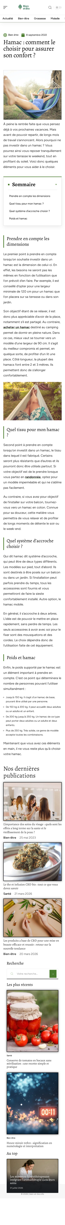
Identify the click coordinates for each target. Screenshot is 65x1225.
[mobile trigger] (6, 7)
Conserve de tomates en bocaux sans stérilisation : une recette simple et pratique (29, 1063)
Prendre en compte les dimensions (29, 196)
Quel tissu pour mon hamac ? (26, 203)
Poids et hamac (18, 218)
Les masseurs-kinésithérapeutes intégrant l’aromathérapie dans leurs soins (32, 1180)
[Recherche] (50, 7)
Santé (7, 893)
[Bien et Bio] (24, 7)
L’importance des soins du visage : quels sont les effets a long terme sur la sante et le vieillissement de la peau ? (32, 828)
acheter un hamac (16, 327)
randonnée (33, 477)
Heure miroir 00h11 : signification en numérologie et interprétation (29, 1144)
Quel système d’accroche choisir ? (29, 211)
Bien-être (9, 837)
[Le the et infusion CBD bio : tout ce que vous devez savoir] (33, 862)
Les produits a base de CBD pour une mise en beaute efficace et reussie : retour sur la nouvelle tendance (31, 944)
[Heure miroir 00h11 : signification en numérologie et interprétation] (32, 1103)
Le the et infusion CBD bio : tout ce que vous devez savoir (30, 886)
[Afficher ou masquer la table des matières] (46, 184)
